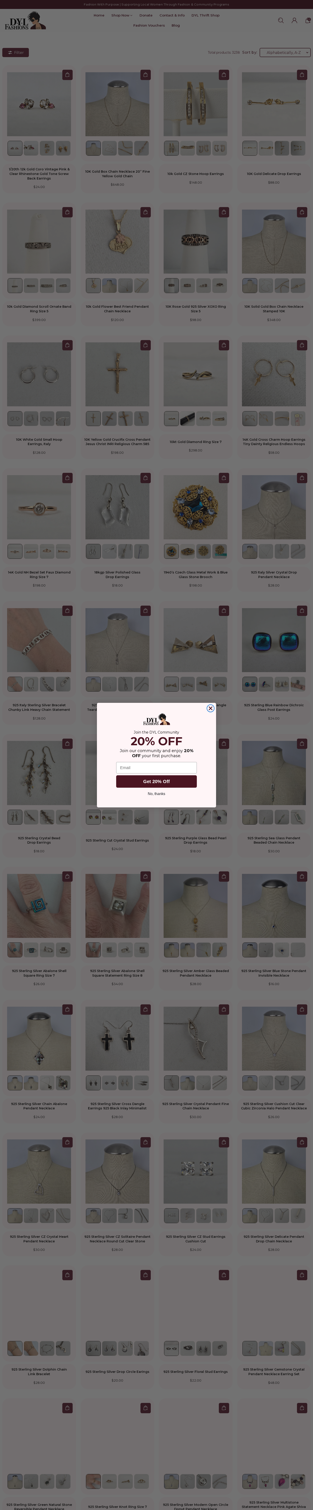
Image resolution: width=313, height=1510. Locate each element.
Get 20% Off (156, 781)
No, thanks (156, 794)
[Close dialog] (210, 708)
